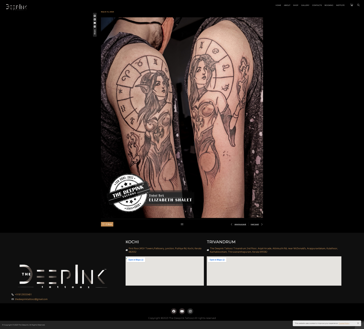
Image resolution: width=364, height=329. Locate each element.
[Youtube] (182, 311)
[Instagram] (190, 311)
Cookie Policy (344, 323)
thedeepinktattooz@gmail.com (31, 299)
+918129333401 (23, 294)
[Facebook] (174, 311)
